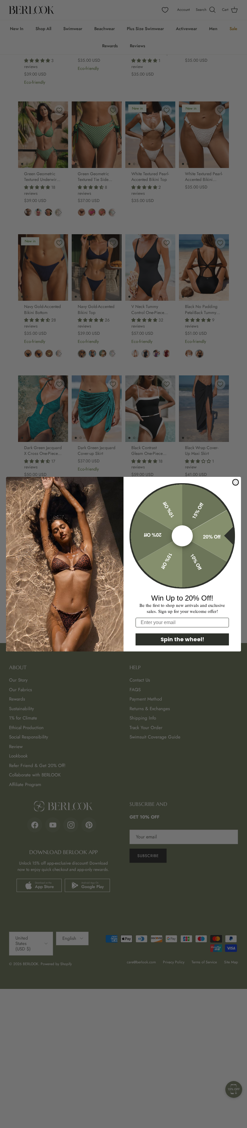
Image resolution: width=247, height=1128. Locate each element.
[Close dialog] (236, 482)
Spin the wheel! (182, 639)
